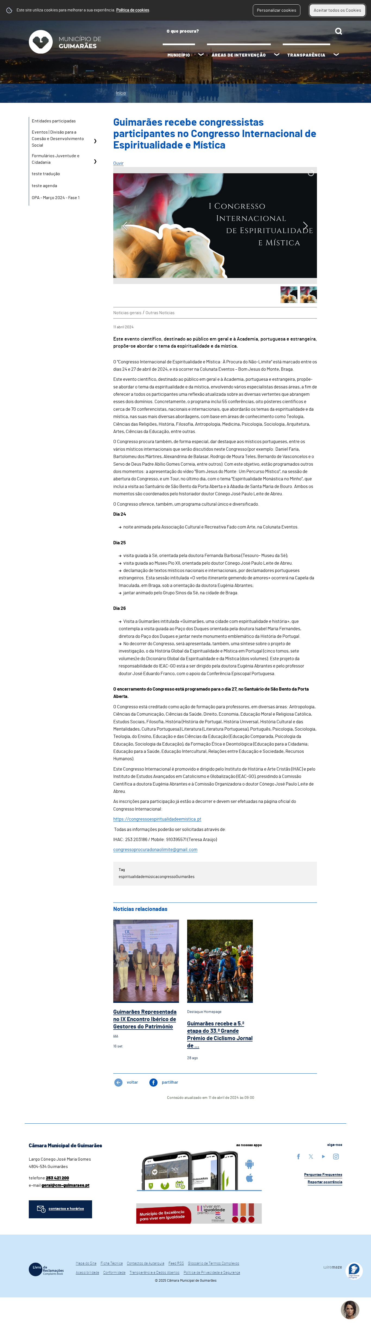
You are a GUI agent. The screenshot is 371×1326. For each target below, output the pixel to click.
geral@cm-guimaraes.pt (65, 1185)
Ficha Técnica (111, 1263)
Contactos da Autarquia (145, 1263)
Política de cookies (132, 10)
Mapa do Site (86, 1263)
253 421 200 (57, 1178)
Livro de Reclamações (46, 1269)
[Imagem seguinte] (305, 226)
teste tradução (46, 174)
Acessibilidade (87, 1273)
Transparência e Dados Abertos (155, 1273)
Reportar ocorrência (325, 1182)
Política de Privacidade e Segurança (212, 1273)
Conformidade (114, 1273)
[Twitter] (311, 1156)
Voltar (132, 1082)
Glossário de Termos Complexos (213, 1263)
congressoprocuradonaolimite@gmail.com (155, 849)
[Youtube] (323, 1156)
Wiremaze (332, 1267)
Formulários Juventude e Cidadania (56, 159)
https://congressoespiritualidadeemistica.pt (157, 819)
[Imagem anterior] (125, 226)
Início (121, 93)
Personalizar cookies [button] (276, 10)
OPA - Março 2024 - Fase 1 (56, 198)
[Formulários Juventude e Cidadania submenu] (95, 161)
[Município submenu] (201, 55)
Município (179, 55)
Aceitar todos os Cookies (337, 10)
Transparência (306, 55)
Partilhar (170, 1082)
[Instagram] (336, 1156)
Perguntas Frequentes (323, 1175)
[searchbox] (252, 31)
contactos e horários (66, 1209)
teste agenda (44, 186)
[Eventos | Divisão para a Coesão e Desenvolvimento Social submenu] (95, 141)
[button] (289, 294)
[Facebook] (298, 1156)
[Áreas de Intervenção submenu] (277, 55)
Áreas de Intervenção (239, 55)
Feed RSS (176, 1263)
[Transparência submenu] (336, 55)
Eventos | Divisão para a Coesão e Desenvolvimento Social (58, 138)
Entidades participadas (54, 121)
